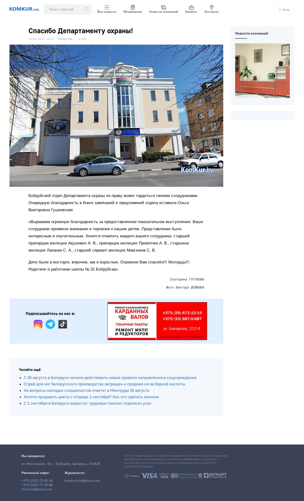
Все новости (106, 12)
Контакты (211, 12)
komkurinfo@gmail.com (82, 481)
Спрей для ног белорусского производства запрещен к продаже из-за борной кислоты (104, 384)
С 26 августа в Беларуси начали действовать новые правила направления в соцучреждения (110, 377)
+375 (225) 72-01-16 (37, 481)
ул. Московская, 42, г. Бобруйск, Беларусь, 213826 (60, 464)
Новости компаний (163, 12)
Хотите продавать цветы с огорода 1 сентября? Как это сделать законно (91, 396)
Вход (286, 10)
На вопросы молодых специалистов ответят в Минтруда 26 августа (86, 390)
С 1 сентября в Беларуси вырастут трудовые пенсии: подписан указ (87, 403)
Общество (65, 39)
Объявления (132, 12)
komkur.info (191, 459)
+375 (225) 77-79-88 (37, 485)
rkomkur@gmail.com (36, 489)
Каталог (191, 12)
